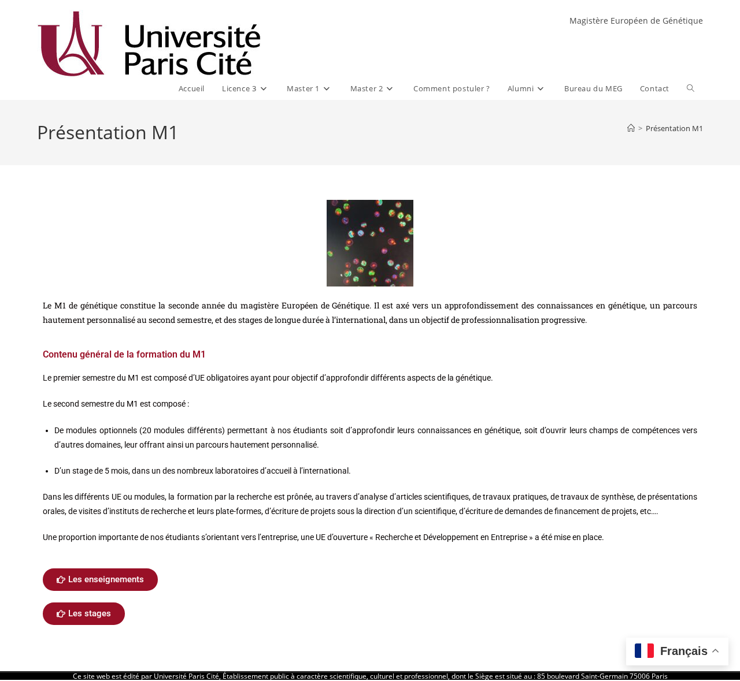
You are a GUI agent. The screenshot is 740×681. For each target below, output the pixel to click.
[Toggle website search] (690, 88)
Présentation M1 (674, 128)
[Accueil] (631, 128)
